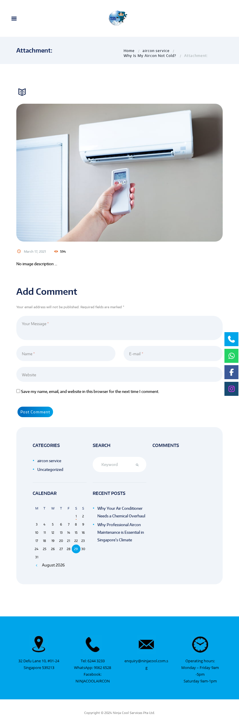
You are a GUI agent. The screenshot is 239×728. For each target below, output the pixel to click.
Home (129, 50)
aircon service (156, 50)
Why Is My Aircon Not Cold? (150, 55)
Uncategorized (50, 469)
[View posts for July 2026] (37, 565)
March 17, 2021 (35, 251)
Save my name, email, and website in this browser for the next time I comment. (90, 391)
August (53, 565)
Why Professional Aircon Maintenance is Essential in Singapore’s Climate (120, 532)
